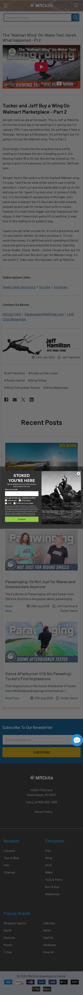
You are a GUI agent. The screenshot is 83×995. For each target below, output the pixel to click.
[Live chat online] (77, 740)
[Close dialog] (78, 473)
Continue (22, 519)
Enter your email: (11, 489)
